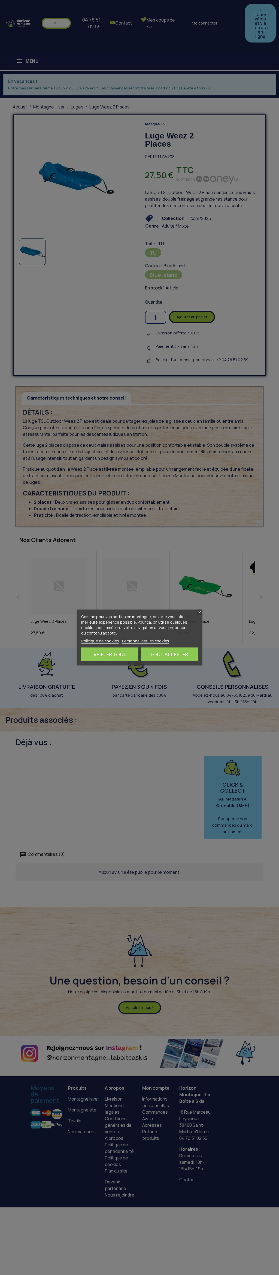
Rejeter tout (109, 654)
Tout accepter (169, 654)
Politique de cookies (100, 640)
